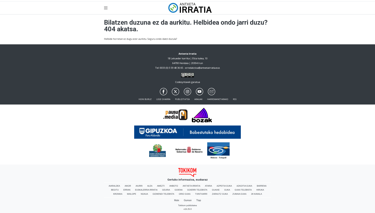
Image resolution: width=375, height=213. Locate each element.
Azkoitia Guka (244, 186)
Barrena (261, 186)
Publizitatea (182, 99)
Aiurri (139, 186)
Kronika (117, 194)
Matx (176, 200)
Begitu (115, 190)
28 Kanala (256, 194)
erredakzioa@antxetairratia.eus (202, 67)
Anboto (173, 186)
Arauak (198, 99)
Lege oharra (163, 99)
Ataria (208, 186)
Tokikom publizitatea (187, 205)
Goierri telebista (197, 190)
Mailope (131, 194)
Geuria (166, 190)
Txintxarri (201, 194)
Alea (149, 186)
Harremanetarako (217, 99)
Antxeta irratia (191, 186)
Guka (227, 190)
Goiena (179, 190)
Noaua (144, 194)
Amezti (161, 186)
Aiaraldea (114, 186)
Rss (235, 99)
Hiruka (260, 190)
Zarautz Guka (220, 194)
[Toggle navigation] (106, 7)
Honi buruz (145, 99)
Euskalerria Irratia (146, 190)
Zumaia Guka (239, 194)
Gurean (188, 200)
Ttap (198, 200)
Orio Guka (184, 194)
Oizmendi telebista (163, 194)
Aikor (128, 186)
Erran (126, 190)
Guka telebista (243, 190)
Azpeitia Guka (224, 186)
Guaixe (216, 190)
